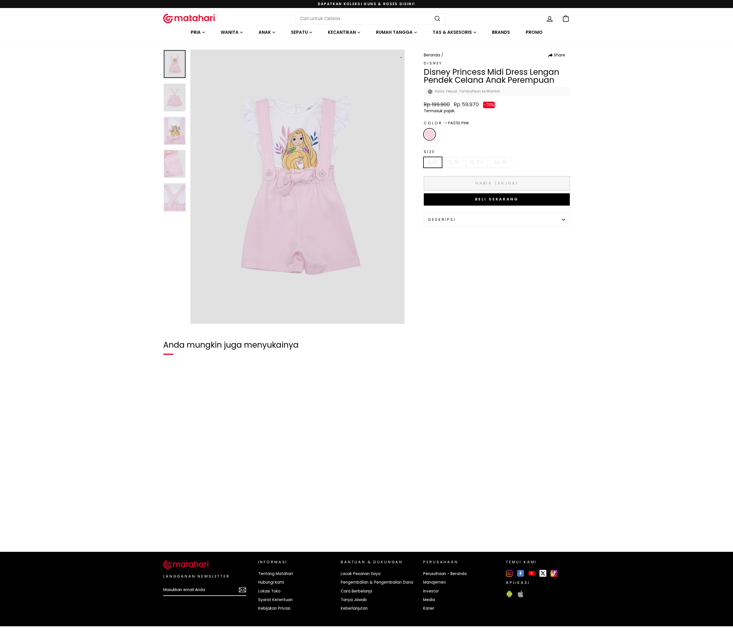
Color (446, 123)
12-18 (453, 162)
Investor (431, 591)
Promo (534, 32)
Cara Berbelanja (356, 591)
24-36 (500, 162)
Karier (428, 608)
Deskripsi (442, 219)
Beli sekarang (497, 199)
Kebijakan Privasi (274, 608)
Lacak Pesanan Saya (361, 573)
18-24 (476, 162)
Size (429, 151)
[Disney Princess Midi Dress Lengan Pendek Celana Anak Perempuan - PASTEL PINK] (171, 528)
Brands (501, 32)
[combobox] (370, 18)
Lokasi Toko (269, 591)
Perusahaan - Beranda (445, 573)
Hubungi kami (271, 582)
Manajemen (434, 582)
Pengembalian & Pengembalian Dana (377, 582)
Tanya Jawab (354, 600)
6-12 (433, 162)
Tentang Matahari (275, 573)
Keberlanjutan (354, 608)
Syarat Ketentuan (275, 600)
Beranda (432, 55)
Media (429, 600)
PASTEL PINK (429, 134)
